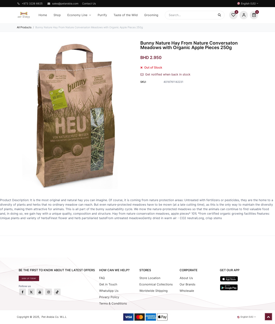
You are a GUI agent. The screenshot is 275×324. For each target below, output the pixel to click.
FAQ (102, 278)
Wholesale (187, 291)
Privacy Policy (109, 297)
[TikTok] (57, 292)
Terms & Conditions (113, 303)
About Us (186, 278)
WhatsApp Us (108, 291)
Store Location (149, 278)
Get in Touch (108, 284)
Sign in (243, 15)
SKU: (143, 81)
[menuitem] (42, 15)
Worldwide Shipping (153, 291)
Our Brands (187, 284)
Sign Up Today (29, 278)
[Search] (221, 15)
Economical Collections (156, 284)
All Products (24, 27)
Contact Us (89, 3)
